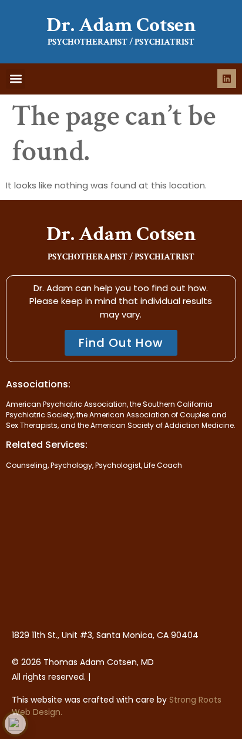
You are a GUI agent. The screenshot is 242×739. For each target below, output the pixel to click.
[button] (15, 79)
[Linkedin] (226, 78)
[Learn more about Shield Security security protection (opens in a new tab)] (15, 723)
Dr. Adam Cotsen (121, 25)
